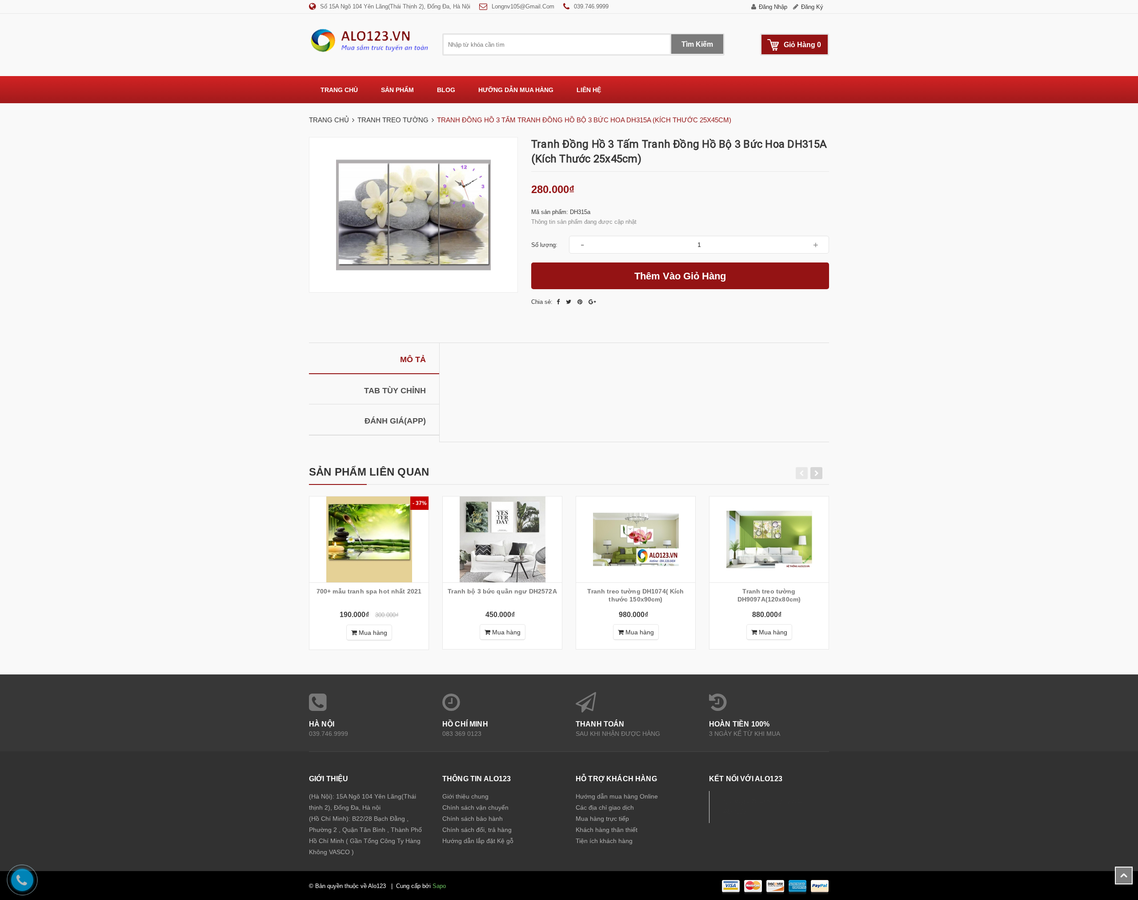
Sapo (439, 886)
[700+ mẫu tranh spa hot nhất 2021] (369, 539)
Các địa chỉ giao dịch (605, 807)
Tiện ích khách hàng (604, 840)
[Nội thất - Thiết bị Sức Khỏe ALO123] (369, 40)
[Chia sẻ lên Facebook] (559, 302)
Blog (446, 89)
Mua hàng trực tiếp (602, 818)
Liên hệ (589, 89)
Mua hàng (372, 632)
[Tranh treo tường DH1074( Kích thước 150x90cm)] (635, 539)
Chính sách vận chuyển (475, 807)
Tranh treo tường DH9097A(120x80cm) (769, 595)
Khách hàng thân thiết (606, 829)
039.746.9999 (591, 6)
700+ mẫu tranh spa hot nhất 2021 (369, 591)
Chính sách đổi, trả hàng (477, 829)
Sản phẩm (397, 89)
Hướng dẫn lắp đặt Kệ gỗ (477, 840)
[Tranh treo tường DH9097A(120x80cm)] (769, 539)
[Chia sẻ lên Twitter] (569, 302)
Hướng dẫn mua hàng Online (617, 796)
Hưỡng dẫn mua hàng (515, 89)
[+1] (592, 302)
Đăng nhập (773, 7)
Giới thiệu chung (465, 796)
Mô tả (413, 359)
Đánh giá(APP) (395, 420)
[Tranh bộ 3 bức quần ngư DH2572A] (502, 539)
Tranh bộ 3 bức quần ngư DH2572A (502, 591)
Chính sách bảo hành (472, 818)
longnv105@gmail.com (523, 6)
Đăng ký (812, 7)
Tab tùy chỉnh (395, 390)
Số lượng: (544, 245)
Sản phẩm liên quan (369, 472)
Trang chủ (339, 89)
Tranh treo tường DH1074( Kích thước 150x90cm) (635, 595)
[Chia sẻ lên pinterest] (580, 302)
